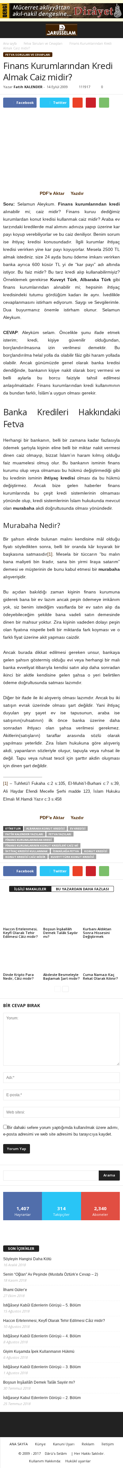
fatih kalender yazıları (24, 834)
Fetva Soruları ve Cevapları (27, 55)
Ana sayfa (10, 43)
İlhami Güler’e (15, 1290)
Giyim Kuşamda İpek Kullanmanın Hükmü (38, 1351)
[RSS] (61, 1425)
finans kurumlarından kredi (28, 840)
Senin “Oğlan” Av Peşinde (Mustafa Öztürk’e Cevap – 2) (50, 1274)
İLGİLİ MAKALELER (30, 889)
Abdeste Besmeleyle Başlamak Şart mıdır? (61, 976)
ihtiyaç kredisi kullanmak (26, 851)
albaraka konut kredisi (45, 828)
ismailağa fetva (66, 851)
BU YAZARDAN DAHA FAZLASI (82, 889)
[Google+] (39, 1425)
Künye (40, 1444)
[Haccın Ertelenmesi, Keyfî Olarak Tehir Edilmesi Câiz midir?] (21, 912)
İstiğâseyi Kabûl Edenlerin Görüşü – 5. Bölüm (42, 1305)
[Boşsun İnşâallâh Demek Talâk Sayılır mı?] (61, 912)
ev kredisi (77, 828)
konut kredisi (95, 851)
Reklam (88, 1444)
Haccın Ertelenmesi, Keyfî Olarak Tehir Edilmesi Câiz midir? (20, 933)
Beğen (22, 1194)
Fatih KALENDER (28, 86)
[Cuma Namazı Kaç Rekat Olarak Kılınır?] (101, 957)
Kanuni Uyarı (63, 1444)
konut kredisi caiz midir (25, 857)
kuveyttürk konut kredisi (72, 857)
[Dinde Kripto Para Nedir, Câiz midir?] (21, 957)
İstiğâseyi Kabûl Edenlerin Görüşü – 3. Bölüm (42, 1367)
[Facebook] (27, 1425)
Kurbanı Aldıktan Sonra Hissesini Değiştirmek (97, 933)
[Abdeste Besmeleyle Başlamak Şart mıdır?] (61, 957)
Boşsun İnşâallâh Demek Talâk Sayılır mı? (60, 933)
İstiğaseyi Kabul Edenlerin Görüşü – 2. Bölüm (42, 1398)
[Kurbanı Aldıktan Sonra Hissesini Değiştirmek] (101, 912)
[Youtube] (96, 1425)
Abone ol (100, 1194)
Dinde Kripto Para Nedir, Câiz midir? (18, 976)
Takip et (62, 1194)
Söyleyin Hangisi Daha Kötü (27, 1259)
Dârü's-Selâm (56, 1453)
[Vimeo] (84, 1425)
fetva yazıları (60, 834)
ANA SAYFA (18, 1444)
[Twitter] (73, 1425)
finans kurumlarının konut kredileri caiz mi (41, 845)
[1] (49, 554)
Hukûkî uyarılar (78, 1461)
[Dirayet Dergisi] (61, 10)
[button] (113, 30)
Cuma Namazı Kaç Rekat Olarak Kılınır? (100, 976)
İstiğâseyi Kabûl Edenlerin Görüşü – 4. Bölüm (42, 1336)
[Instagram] (50, 1425)
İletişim (108, 1444)
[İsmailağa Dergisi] (61, 1230)
